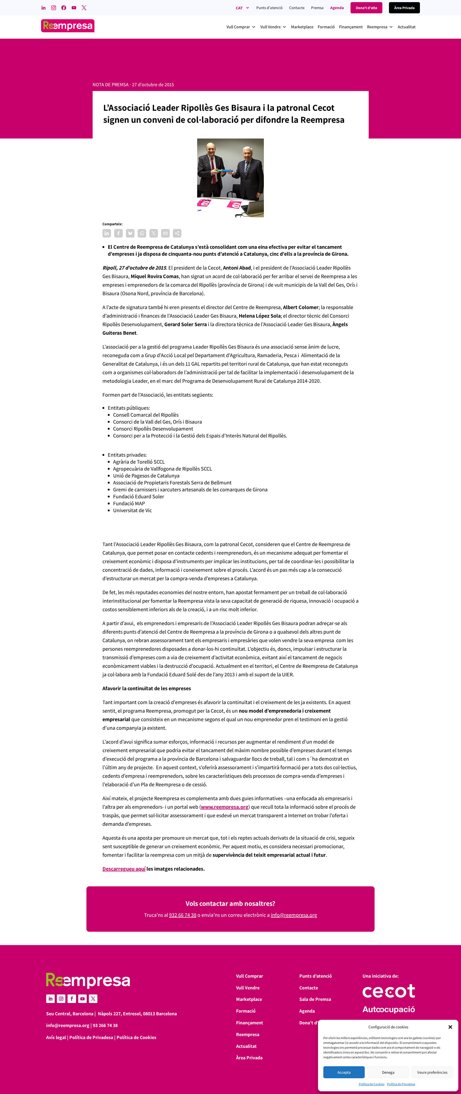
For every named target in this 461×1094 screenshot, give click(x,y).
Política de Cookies (371, 1084)
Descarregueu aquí (123, 868)
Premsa (317, 7)
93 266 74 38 (105, 1025)
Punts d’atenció (315, 976)
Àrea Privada (249, 1057)
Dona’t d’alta (312, 1023)
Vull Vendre (248, 988)
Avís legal (56, 1037)
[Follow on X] (93, 998)
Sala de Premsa (315, 999)
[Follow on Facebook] (71, 998)
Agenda (337, 7)
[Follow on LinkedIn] (50, 998)
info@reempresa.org (294, 914)
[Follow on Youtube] (82, 998)
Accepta (344, 1072)
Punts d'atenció (269, 7)
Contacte (296, 7)
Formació (246, 1011)
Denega (388, 1072)
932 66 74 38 (182, 914)
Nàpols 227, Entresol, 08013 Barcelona (137, 1013)
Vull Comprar (249, 976)
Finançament (249, 1023)
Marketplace (249, 999)
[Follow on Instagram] (61, 998)
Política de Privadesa (401, 1084)
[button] (450, 1027)
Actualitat (246, 1046)
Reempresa (247, 1034)
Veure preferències (432, 1072)
